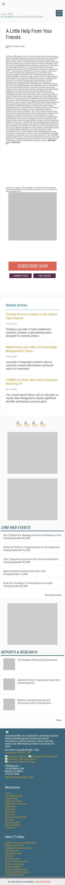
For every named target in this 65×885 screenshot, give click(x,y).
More (59, 720)
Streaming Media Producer (17, 872)
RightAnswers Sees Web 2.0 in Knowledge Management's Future (31, 349)
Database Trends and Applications (21, 842)
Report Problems (13, 825)
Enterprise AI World (14, 845)
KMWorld (9, 856)
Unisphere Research (14, 874)
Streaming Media (13, 866)
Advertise (9, 819)
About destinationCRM (15, 817)
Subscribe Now (32, 266)
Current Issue (20, 275)
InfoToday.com (12, 850)
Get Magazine (14, 795)
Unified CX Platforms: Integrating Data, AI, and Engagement (31, 547)
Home (8, 793)
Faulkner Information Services (19, 848)
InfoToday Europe (13, 853)
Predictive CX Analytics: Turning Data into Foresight (27, 583)
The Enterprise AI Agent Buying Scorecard (37, 659)
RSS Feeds (10, 814)
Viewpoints (10, 809)
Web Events (10, 811)
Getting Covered (12, 822)
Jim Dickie (8, 16)
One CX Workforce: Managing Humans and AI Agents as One (32, 535)
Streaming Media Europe (16, 869)
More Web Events (53, 595)
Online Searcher (12, 858)
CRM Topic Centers (14, 801)
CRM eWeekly (11, 798)
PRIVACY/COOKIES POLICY (17, 777)
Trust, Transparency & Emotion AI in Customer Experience (30, 559)
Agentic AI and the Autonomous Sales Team (24, 571)
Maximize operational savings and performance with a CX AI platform (34, 702)
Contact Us (10, 827)
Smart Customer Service (16, 861)
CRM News (10, 806)
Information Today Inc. (16, 752)
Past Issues (44, 275)
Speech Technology (14, 864)
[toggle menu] (59, 13)
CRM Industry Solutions (16, 803)
